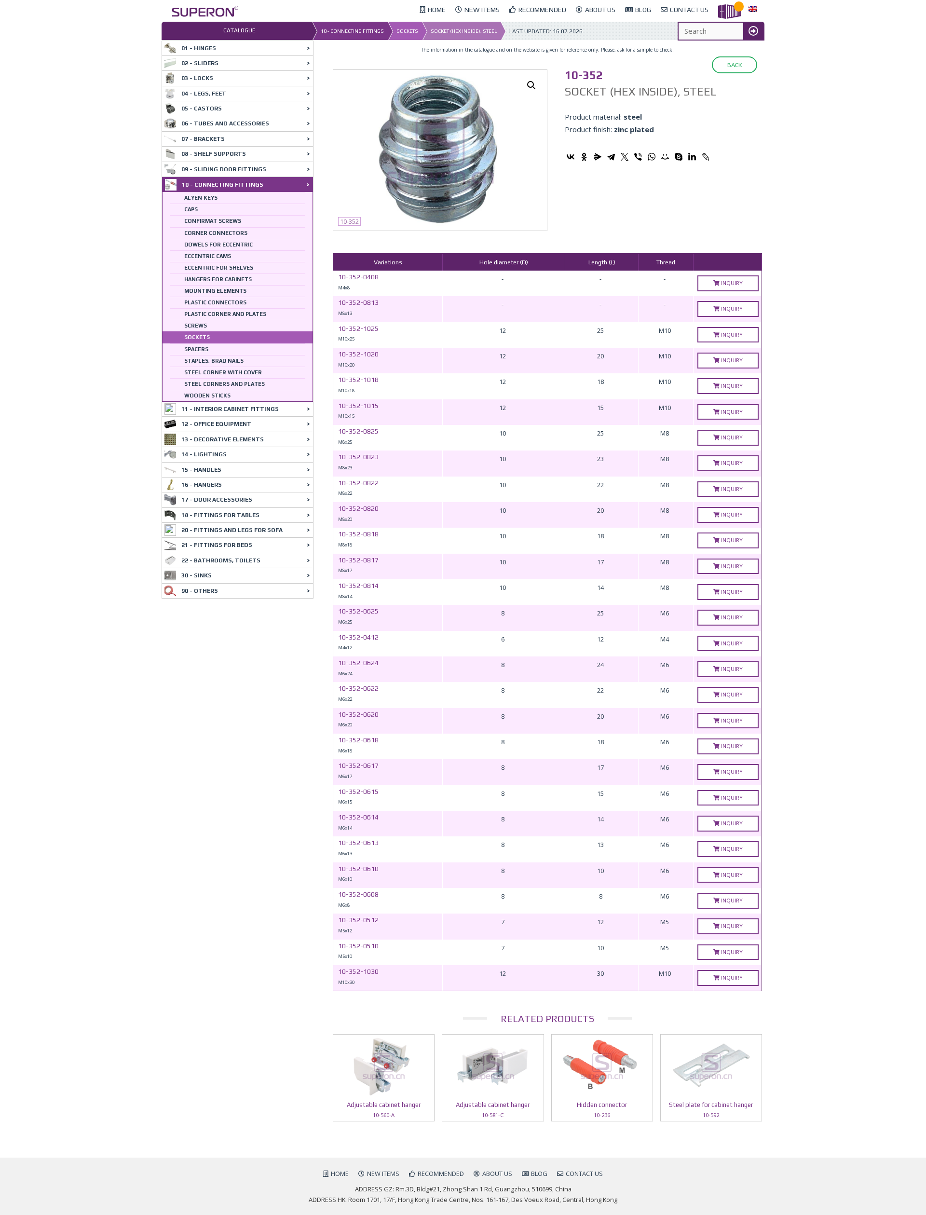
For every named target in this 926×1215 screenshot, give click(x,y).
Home (340, 1173)
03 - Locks (197, 78)
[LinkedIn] (692, 157)
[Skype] (678, 157)
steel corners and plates (224, 384)
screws (195, 325)
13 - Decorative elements (222, 439)
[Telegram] (611, 157)
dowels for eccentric (218, 244)
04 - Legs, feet (203, 93)
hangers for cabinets (218, 279)
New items (383, 1173)
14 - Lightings (204, 454)
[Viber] (638, 157)
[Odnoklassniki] (584, 157)
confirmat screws (212, 221)
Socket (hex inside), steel (464, 31)
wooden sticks (207, 395)
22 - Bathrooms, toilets (220, 560)
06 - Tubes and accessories (225, 123)
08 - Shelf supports (213, 153)
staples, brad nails (214, 361)
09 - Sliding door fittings (223, 169)
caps (191, 209)
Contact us (584, 1173)
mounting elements (215, 291)
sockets (407, 31)
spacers (196, 349)
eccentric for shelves (218, 268)
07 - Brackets (203, 139)
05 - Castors (201, 108)
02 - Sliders (199, 63)
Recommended (441, 1173)
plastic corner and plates (225, 314)
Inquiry (731, 283)
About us (497, 1173)
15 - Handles (201, 469)
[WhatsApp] (651, 157)
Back (734, 64)
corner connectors (215, 233)
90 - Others (199, 590)
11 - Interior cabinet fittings (230, 409)
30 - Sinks (196, 575)
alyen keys (201, 198)
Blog (539, 1173)
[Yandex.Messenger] (597, 157)
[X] (624, 157)
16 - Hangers (201, 484)
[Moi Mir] (665, 157)
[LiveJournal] (705, 157)
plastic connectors (215, 302)
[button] (531, 85)
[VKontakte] (570, 157)
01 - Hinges (198, 48)
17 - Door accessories (216, 499)
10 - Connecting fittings (352, 31)
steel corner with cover (223, 372)
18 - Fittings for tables (220, 515)
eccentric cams (207, 256)
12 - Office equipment (216, 424)
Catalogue (239, 30)
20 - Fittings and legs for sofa (232, 530)
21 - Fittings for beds (216, 545)
